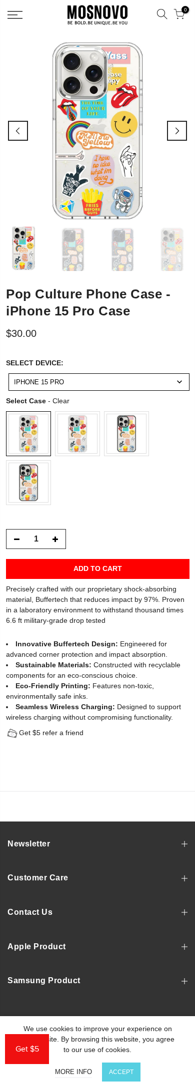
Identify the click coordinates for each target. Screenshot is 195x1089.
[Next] (177, 131)
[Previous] (18, 131)
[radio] (28, 433)
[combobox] (99, 382)
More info (73, 1072)
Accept (121, 1072)
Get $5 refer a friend (51, 733)
